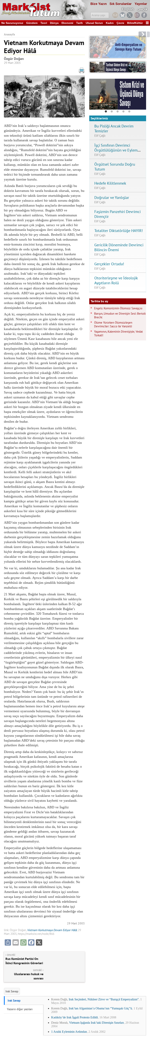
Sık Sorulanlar (121, 4)
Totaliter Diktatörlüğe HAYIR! (118, 230)
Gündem (32, 22)
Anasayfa (9, 34)
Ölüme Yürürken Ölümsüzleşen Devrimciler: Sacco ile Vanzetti (113, 324)
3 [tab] (118, 112)
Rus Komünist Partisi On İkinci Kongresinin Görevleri (24, 961)
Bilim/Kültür (135, 22)
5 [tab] (129, 112)
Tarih (79, 22)
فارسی (142, 9)
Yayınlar (141, 4)
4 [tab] (123, 112)
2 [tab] (112, 112)
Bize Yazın (98, 4)
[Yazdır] (44, 71)
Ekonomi (67, 22)
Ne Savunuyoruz (12, 22)
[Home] (44, 9)
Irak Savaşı (11, 991)
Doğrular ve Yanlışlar (111, 197)
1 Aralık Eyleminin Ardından (69, 1031)
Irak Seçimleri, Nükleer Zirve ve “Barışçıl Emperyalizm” (104, 999)
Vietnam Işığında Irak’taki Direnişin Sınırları (96, 1022)
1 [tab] (106, 112)
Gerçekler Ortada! (109, 263)
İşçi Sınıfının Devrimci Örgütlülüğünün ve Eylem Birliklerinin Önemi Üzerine (116, 150)
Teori (43, 22)
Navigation (147, 23)
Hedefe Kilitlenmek (110, 183)
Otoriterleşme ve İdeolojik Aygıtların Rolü (116, 280)
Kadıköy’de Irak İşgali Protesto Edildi (74, 1017)
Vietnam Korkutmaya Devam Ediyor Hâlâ (52, 930)
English (128, 9)
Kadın (110, 22)
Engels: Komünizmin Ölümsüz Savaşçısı (118, 308)
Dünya (54, 22)
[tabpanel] (117, 94)
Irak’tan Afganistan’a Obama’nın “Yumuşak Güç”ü (100, 1008)
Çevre (120, 22)
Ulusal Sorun (94, 22)
